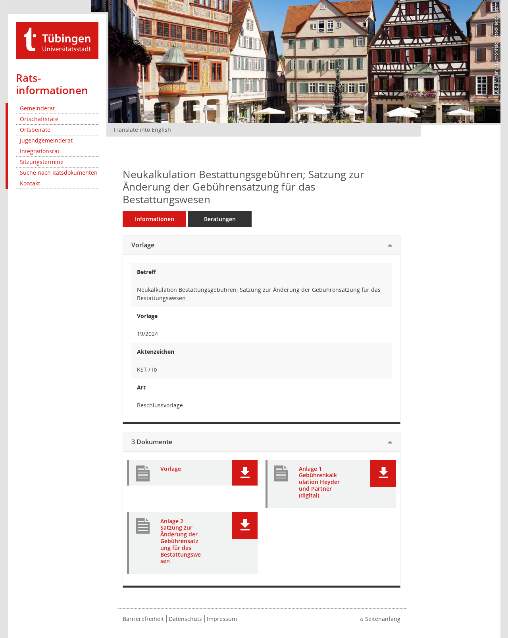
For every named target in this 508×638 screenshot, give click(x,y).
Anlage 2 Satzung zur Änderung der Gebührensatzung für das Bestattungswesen (180, 541)
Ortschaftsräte (39, 119)
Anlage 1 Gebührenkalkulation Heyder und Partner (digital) (319, 482)
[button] (245, 473)
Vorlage (142, 245)
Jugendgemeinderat (46, 140)
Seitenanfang (382, 619)
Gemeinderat (37, 108)
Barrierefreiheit (143, 619)
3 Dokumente (151, 442)
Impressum (222, 619)
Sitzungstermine (42, 162)
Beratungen (220, 219)
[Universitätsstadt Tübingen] (57, 40)
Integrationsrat (40, 151)
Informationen (154, 219)
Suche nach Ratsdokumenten (59, 172)
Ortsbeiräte (35, 129)
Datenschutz (185, 619)
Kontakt (30, 183)
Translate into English (142, 129)
